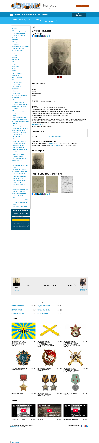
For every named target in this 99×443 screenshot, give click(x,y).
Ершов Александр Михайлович (44, 311)
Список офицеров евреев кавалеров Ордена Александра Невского (19, 369)
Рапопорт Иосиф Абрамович (43, 309)
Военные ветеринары (20, 128)
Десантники (17, 86)
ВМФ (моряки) (17, 73)
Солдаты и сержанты (20, 95)
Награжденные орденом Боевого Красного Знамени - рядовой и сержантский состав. (44, 369)
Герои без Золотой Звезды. (17, 393)
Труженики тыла (18, 154)
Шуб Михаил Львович (37, 124)
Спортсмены (17, 139)
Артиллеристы (18, 77)
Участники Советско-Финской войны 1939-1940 (20, 195)
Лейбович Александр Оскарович (44, 306)
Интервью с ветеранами (21, 206)
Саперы (15, 91)
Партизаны (17, 97)
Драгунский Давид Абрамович (44, 305)
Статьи (39, 14)
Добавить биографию (79, 14)
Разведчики (17, 84)
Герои (15, 28)
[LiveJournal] (42, 36)
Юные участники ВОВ (20, 200)
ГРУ (14, 71)
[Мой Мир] (36, 36)
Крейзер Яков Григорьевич (43, 313)
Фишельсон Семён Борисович (44, 310)
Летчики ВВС (17, 82)
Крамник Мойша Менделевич (18, 306)
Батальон (16, 66)
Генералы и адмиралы (20, 42)
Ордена (15, 37)
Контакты (45, 14)
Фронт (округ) (17, 53)
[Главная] (26, 6)
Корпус (15, 57)
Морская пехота (18, 80)
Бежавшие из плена (19, 169)
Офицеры (16, 93)
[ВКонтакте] (32, 36)
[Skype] (47, 36)
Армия (15, 55)
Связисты (16, 89)
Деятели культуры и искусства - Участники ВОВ (20, 113)
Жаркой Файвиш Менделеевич (44, 308)
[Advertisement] (20, 250)
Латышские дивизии (20, 158)
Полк (14, 64)
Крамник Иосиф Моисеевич (17, 308)
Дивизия (16, 59)
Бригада (16, 62)
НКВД (15, 68)
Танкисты (16, 75)
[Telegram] (49, 36)
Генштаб (16, 44)
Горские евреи (18, 156)
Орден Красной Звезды (55, 136)
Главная (23, 14)
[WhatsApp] (45, 36)
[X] (38, 36)
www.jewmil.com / (53, 143)
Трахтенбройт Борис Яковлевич (18, 311)
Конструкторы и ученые (21, 104)
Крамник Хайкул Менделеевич (18, 305)
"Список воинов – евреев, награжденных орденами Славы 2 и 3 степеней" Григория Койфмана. (45, 394)
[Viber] (44, 36)
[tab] (21, 29)
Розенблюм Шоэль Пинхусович (18, 313)
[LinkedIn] (40, 36)
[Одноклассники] (34, 36)
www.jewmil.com (15, 426)
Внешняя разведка (19, 50)
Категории (17, 14)
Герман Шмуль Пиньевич (17, 310)
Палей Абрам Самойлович (17, 309)
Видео (35, 14)
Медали (15, 39)
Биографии (29, 14)
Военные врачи (18, 126)
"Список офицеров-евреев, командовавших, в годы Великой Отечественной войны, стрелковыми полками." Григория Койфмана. (71, 370)
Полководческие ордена (21, 31)
